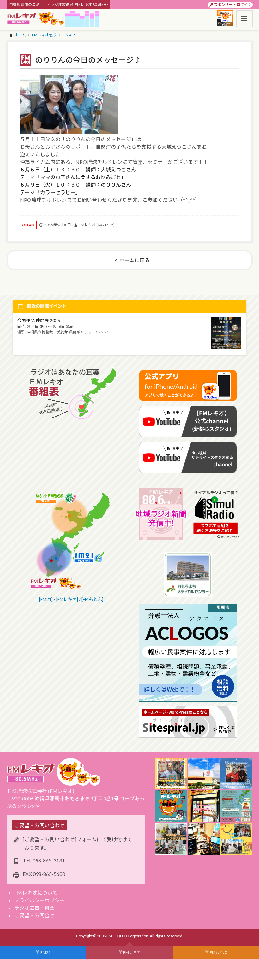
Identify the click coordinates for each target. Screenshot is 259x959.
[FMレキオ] (67, 599)
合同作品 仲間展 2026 (38, 320)
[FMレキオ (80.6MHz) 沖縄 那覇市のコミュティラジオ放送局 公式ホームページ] (36, 19)
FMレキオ (131, 952)
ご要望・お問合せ (34, 915)
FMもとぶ (218, 952)
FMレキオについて (35, 893)
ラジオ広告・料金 (34, 908)
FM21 (45, 952)
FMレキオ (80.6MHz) (97, 224)
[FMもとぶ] (92, 599)
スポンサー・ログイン (233, 4)
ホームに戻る (134, 260)
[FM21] (46, 599)
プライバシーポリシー (39, 900)
